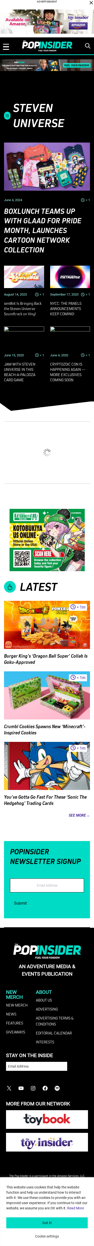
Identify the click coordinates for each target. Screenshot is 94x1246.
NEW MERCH (17, 1005)
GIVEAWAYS (15, 1032)
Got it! (47, 1223)
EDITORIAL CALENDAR (54, 1033)
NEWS (11, 1014)
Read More (75, 1208)
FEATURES (14, 1023)
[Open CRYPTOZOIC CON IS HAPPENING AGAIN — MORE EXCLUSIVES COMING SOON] (70, 337)
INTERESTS (45, 1042)
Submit (20, 903)
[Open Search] (87, 46)
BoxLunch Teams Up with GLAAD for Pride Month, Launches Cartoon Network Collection (42, 230)
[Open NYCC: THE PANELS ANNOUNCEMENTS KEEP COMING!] (70, 277)
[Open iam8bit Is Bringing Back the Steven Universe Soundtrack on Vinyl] (24, 277)
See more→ (79, 815)
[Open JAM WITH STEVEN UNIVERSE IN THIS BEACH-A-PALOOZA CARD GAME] (24, 337)
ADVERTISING (47, 1009)
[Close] (91, 2)
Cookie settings (47, 1236)
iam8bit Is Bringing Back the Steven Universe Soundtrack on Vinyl (23, 308)
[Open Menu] (6, 47)
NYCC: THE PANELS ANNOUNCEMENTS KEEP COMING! (65, 308)
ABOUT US (44, 1000)
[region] (47, 1211)
